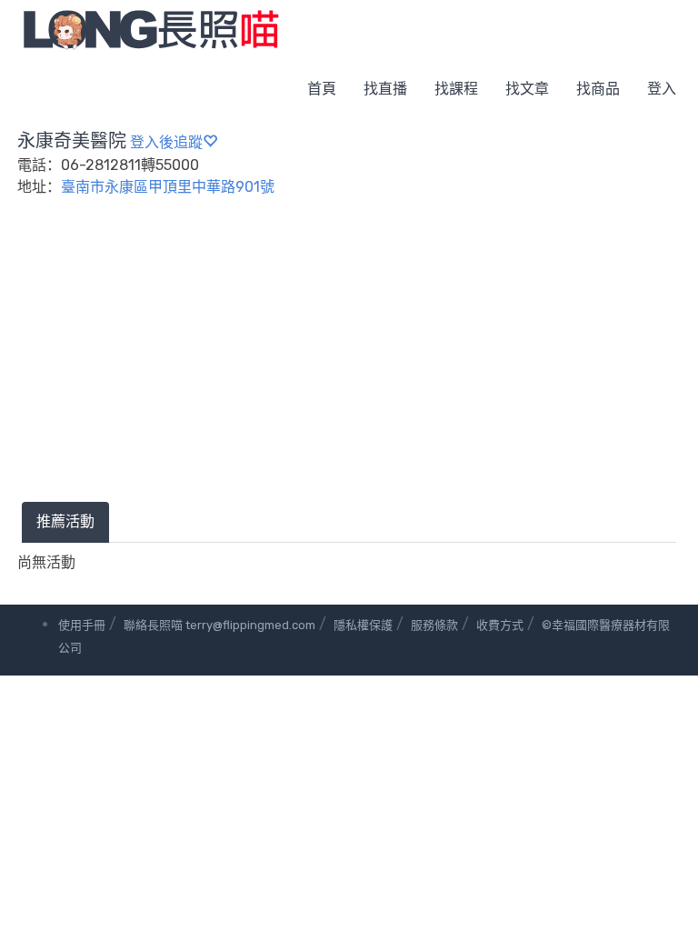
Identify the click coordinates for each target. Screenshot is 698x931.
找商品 (598, 88)
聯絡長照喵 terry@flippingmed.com (219, 625)
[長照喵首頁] (151, 28)
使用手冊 (81, 625)
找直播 (385, 88)
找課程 (456, 88)
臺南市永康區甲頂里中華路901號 (167, 186)
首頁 (321, 88)
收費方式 (500, 625)
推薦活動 (65, 521)
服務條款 (434, 625)
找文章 (527, 88)
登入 (661, 88)
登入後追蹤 (166, 142)
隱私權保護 (363, 625)
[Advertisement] (349, 365)
